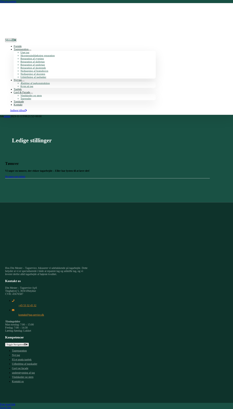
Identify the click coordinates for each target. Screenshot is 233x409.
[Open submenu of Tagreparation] (29, 50)
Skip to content (8, 1)
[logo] (30, 34)
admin (7, 116)
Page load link (7, 404)
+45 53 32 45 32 (27, 305)
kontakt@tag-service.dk (31, 314)
